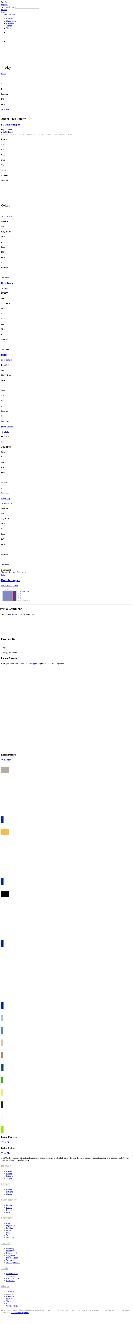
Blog (8, 1212)
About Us (10, 1294)
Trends (9, 26)
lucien (4, 354)
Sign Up (4, 4)
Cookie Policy (12, 1306)
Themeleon (10, 1276)
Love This (5, 109)
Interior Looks (12, 1253)
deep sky (5, 498)
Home (8, 1230)
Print (8, 1233)
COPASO (9, 132)
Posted (9, 585)
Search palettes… (8, 7)
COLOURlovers (8, 14)
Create (3, 12)
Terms (8, 1301)
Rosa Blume (7, 283)
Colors (9, 1171)
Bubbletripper (12, 124)
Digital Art (10, 1226)
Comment (4, 94)
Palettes (9, 1174)
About (5, 1286)
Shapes (9, 1178)
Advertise (10, 1292)
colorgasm (8, 360)
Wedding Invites (13, 1262)
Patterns (9, 1176)
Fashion (9, 1228)
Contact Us (10, 1296)
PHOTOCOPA (12, 1278)
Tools (8, 28)
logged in (15, 614)
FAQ (8, 1303)
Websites (10, 1260)
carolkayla (8, 216)
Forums (9, 1205)
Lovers (9, 1210)
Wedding (10, 1237)
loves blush (7, 426)
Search (4, 9)
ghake (6, 288)
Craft (8, 1223)
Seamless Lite (12, 1273)
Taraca (6, 431)
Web (8, 1235)
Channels (10, 23)
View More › (7, 760)
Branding (10, 1248)
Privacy (9, 1299)
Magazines (10, 1255)
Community (11, 21)
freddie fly (8, 503)
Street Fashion (12, 1258)
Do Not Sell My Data (20, 1312)
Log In (4, 2)
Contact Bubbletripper (28, 663)
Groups (9, 1207)
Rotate (3, 73)
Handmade (10, 1251)
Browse (9, 19)
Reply (3, 574)
